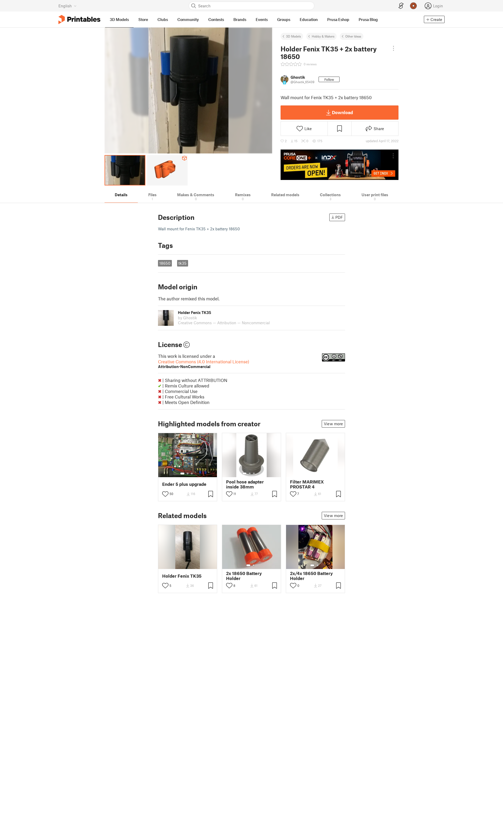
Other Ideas (353, 36)
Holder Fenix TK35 (181, 575)
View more (333, 423)
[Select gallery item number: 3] (192, 473)
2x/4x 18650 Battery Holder (311, 576)
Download (342, 112)
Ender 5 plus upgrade (184, 484)
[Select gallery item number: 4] (258, 473)
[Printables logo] (79, 19)
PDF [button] (339, 217)
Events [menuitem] (262, 19)
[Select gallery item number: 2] (188, 473)
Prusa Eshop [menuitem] (338, 19)
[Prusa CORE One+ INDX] (339, 165)
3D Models (293, 36)
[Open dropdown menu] (393, 48)
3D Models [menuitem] (119, 19)
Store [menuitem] (143, 19)
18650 (164, 263)
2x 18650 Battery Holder (244, 576)
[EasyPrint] (401, 5)
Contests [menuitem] (216, 19)
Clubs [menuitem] (162, 19)
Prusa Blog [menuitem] (368, 19)
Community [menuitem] (188, 19)
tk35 (182, 263)
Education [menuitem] (309, 19)
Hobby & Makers (323, 36)
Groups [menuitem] (283, 19)
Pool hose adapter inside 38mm (245, 484)
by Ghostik (187, 317)
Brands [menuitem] (239, 19)
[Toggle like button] (165, 494)
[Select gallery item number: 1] (182, 473)
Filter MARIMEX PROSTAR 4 (307, 484)
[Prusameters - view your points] (413, 5)
